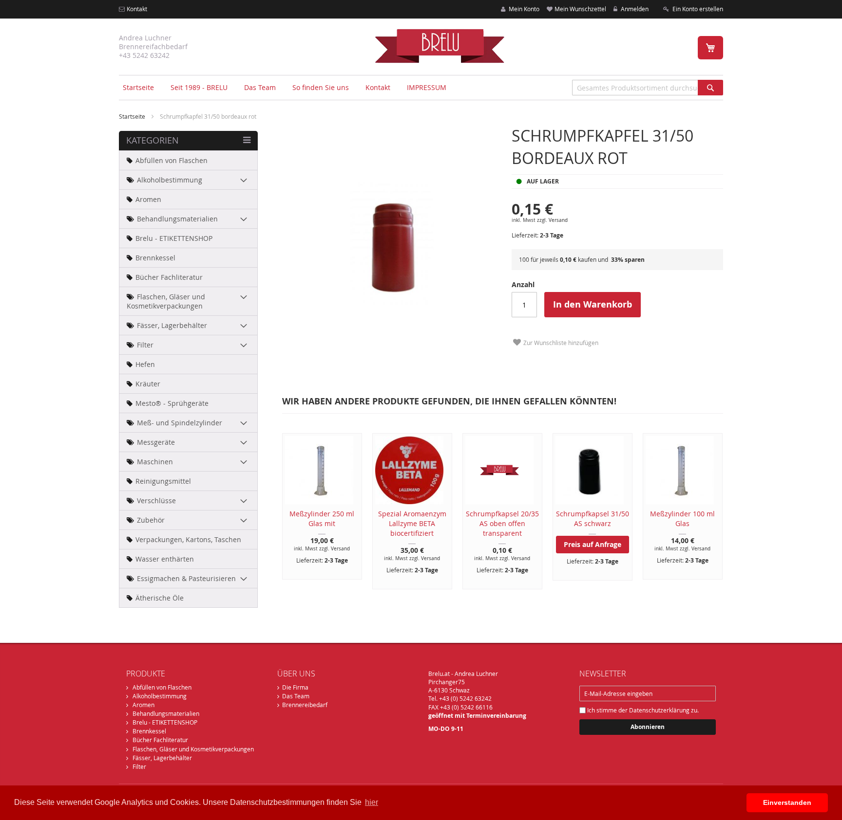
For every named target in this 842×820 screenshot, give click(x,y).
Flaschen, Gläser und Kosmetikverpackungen (193, 749)
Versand (558, 220)
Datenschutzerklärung (659, 710)
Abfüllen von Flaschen (162, 687)
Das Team (295, 696)
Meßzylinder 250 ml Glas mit (321, 518)
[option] (317, 506)
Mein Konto (523, 9)
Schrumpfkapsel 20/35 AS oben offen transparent (502, 523)
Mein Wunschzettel (580, 9)
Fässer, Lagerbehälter (162, 758)
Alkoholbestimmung (160, 696)
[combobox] (647, 87)
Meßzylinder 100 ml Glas (682, 518)
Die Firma (295, 687)
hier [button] (371, 802)
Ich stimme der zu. (642, 710)
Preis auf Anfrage (592, 544)
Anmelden (634, 9)
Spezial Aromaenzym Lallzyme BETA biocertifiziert (412, 523)
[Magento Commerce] (439, 46)
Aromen (143, 705)
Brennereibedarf (304, 705)
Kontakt (137, 9)
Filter (139, 766)
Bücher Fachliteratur (160, 740)
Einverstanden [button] (787, 802)
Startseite (138, 87)
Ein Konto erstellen (697, 9)
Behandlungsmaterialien (166, 713)
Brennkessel (149, 731)
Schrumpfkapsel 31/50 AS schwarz (592, 518)
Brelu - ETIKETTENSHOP (165, 722)
